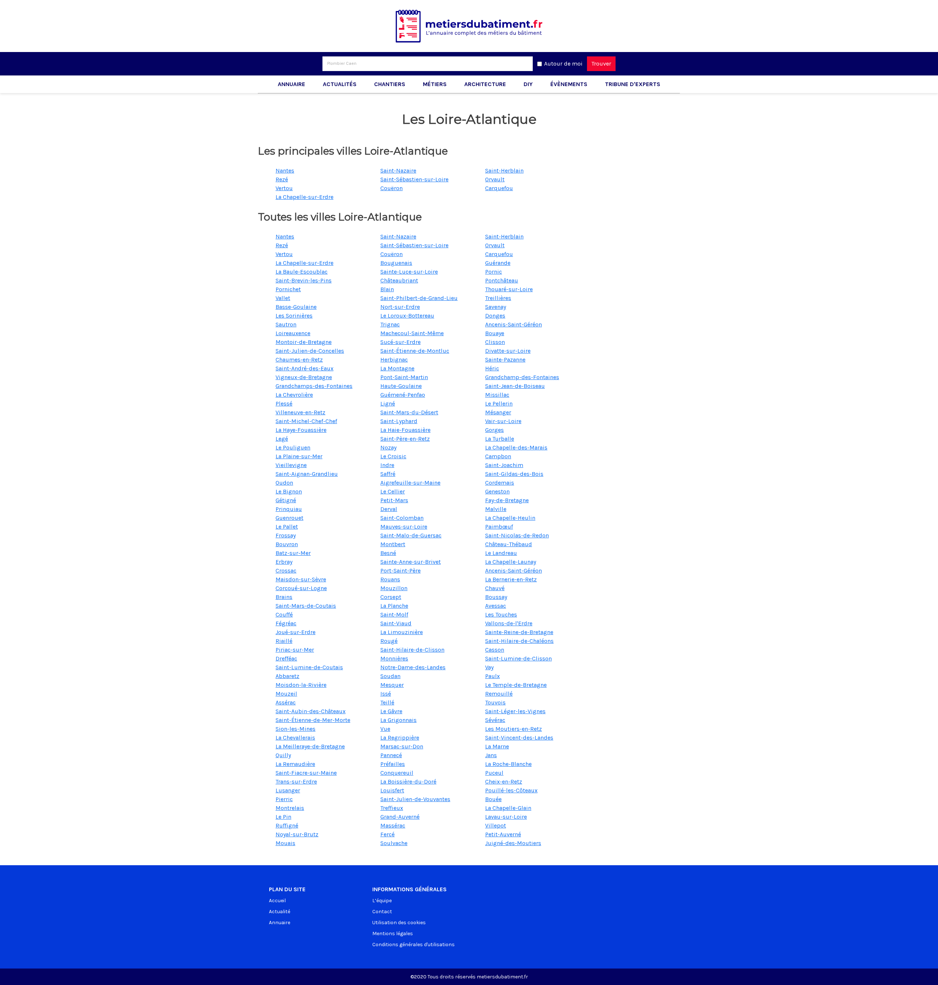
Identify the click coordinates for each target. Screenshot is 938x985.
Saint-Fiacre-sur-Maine (306, 772)
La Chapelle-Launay (510, 561)
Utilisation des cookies (399, 922)
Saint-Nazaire (398, 170)
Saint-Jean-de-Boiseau (515, 385)
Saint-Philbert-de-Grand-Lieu (419, 298)
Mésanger (498, 412)
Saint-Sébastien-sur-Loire (414, 179)
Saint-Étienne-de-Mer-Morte (313, 719)
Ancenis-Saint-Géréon (513, 324)
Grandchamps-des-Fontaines (314, 385)
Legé (282, 438)
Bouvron (287, 544)
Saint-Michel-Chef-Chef (306, 421)
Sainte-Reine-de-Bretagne (519, 632)
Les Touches (501, 614)
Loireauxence (293, 333)
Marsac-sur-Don (401, 746)
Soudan (390, 676)
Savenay (495, 306)
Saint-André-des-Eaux (304, 368)
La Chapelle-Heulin (510, 517)
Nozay (388, 447)
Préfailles (392, 763)
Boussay (496, 596)
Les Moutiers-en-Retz (513, 728)
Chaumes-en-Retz (299, 359)
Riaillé (284, 640)
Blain (387, 289)
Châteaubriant (399, 280)
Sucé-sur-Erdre (400, 341)
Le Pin (283, 816)
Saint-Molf (394, 614)
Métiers (435, 84)
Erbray (284, 561)
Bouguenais (396, 262)
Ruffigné (287, 825)
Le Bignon (289, 491)
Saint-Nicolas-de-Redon (517, 535)
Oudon (284, 482)
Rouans (390, 579)
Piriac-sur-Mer (295, 649)
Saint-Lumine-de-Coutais (309, 667)
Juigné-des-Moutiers (513, 843)
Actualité (279, 911)
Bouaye (494, 333)
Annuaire (291, 84)
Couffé (284, 614)
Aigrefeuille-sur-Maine (410, 482)
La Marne (497, 746)
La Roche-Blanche (508, 763)
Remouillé (499, 693)
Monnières (394, 658)
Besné (388, 552)
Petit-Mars (394, 500)
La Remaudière (295, 763)
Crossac (286, 570)
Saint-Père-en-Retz (405, 438)
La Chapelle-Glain (508, 807)
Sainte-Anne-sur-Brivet (410, 561)
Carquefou (499, 188)
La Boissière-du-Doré (408, 781)
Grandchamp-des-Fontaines (522, 377)
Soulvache (393, 843)
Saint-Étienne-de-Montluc (414, 350)
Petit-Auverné (503, 834)
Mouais (285, 843)
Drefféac (286, 658)
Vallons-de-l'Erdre (508, 623)
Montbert (392, 544)
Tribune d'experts (632, 84)
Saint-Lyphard (398, 421)
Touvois (495, 702)
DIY (528, 84)
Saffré (387, 473)
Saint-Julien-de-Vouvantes (415, 799)
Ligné (387, 403)
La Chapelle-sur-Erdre (304, 196)
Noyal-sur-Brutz (297, 834)
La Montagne (397, 368)
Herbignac (394, 359)
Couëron (391, 188)
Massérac (392, 825)
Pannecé (391, 755)
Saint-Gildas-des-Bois (514, 473)
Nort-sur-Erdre (400, 306)
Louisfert (392, 790)
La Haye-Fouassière (301, 429)
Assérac (286, 702)
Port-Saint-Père (400, 570)
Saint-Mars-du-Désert (409, 412)
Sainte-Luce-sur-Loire (409, 271)
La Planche (394, 605)
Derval (388, 509)
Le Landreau (501, 552)
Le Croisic (393, 456)
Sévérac (495, 719)
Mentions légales (392, 933)
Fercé (387, 834)
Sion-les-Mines (295, 728)
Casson (494, 649)
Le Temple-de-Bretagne (516, 684)
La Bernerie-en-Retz (511, 579)
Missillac (497, 394)
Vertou (284, 188)
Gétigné (286, 500)
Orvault (495, 179)
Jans (491, 755)
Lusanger (288, 790)
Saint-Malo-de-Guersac (411, 535)
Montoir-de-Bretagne (304, 341)
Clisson (495, 341)
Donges (495, 315)
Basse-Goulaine (296, 306)
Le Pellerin (499, 403)
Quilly (283, 755)
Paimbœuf (499, 526)
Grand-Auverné (400, 816)
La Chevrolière (294, 394)
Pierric (284, 799)
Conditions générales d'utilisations (413, 944)
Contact (382, 911)
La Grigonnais (398, 719)
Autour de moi (563, 63)
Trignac (390, 324)
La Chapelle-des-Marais (516, 447)
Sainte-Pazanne (505, 359)
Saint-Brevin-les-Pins (304, 280)
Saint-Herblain (504, 170)
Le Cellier (392, 491)
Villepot (495, 825)
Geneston (497, 491)
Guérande (497, 262)
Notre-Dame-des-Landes (413, 667)
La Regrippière (399, 737)
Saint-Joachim (504, 465)
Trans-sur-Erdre (296, 781)
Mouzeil (286, 693)
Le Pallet (287, 526)
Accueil (277, 900)
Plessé (284, 403)
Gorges (494, 429)
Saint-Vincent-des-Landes (519, 737)
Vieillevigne (291, 465)
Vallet (283, 298)
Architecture (485, 84)
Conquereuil (396, 772)
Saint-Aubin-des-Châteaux (311, 711)
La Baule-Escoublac (302, 271)
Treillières (498, 298)
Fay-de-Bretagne (507, 500)
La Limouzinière (401, 632)
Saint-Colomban (402, 517)
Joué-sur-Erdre (295, 632)
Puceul (494, 772)
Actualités (340, 84)
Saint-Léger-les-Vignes (515, 711)
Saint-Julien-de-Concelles (310, 350)
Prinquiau (289, 509)
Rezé (282, 179)
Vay (489, 667)
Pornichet (288, 289)
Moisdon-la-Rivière (301, 684)
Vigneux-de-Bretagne (304, 377)
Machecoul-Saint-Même (412, 333)
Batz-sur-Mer (293, 552)
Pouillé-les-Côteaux (511, 790)
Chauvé (495, 588)
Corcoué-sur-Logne (301, 588)
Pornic (493, 271)
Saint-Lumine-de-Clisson (518, 658)
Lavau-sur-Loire (506, 816)
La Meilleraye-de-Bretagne (310, 746)
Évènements (568, 84)
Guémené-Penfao (402, 394)
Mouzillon (393, 588)
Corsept (390, 596)
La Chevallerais (295, 737)
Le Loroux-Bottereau (407, 315)
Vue (385, 728)
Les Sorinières (294, 315)
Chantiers (389, 84)
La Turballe (499, 438)
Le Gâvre (391, 711)
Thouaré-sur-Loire (509, 289)
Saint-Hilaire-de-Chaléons (519, 640)
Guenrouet (289, 517)
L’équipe (382, 900)
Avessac (495, 605)
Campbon (498, 456)
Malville (495, 509)
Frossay (286, 535)
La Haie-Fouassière (405, 429)
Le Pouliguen (293, 447)
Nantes (285, 170)
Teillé (387, 702)
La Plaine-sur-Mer (299, 456)
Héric (492, 368)
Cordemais (499, 482)
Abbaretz (287, 676)
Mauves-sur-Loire (403, 526)
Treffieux (391, 807)
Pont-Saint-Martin (404, 377)
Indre (387, 465)
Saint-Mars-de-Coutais (306, 605)
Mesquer (392, 684)
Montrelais (290, 807)
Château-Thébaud (508, 544)
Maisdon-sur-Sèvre (301, 579)
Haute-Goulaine (401, 385)
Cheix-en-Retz (503, 781)
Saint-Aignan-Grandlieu (307, 473)
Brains (284, 596)
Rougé (389, 640)
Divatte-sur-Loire (508, 350)
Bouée (493, 799)
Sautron (286, 324)
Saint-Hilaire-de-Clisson (412, 649)
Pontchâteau (501, 280)
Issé (385, 693)
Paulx (492, 676)
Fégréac (286, 623)
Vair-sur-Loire (503, 421)
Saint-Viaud (395, 623)
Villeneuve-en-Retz (300, 412)
